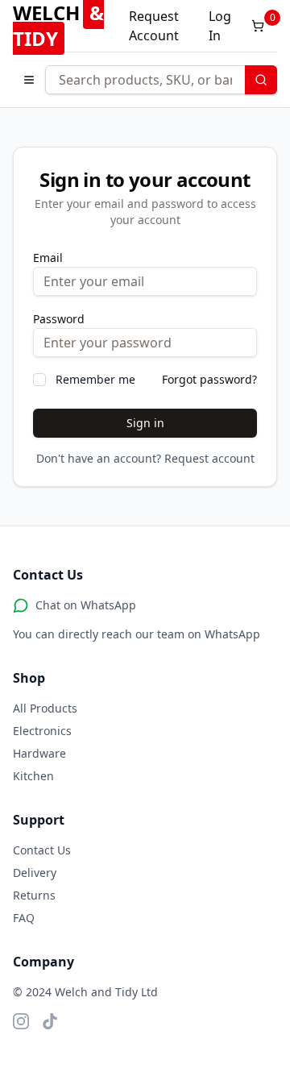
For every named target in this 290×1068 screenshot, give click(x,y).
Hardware (39, 753)
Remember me (95, 379)
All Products (45, 708)
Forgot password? (209, 379)
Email (48, 257)
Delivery (34, 872)
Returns (34, 895)
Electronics (42, 730)
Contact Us (42, 850)
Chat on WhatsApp (85, 605)
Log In (220, 25)
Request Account (154, 25)
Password (59, 318)
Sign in (145, 422)
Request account (209, 458)
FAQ (24, 917)
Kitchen (33, 775)
